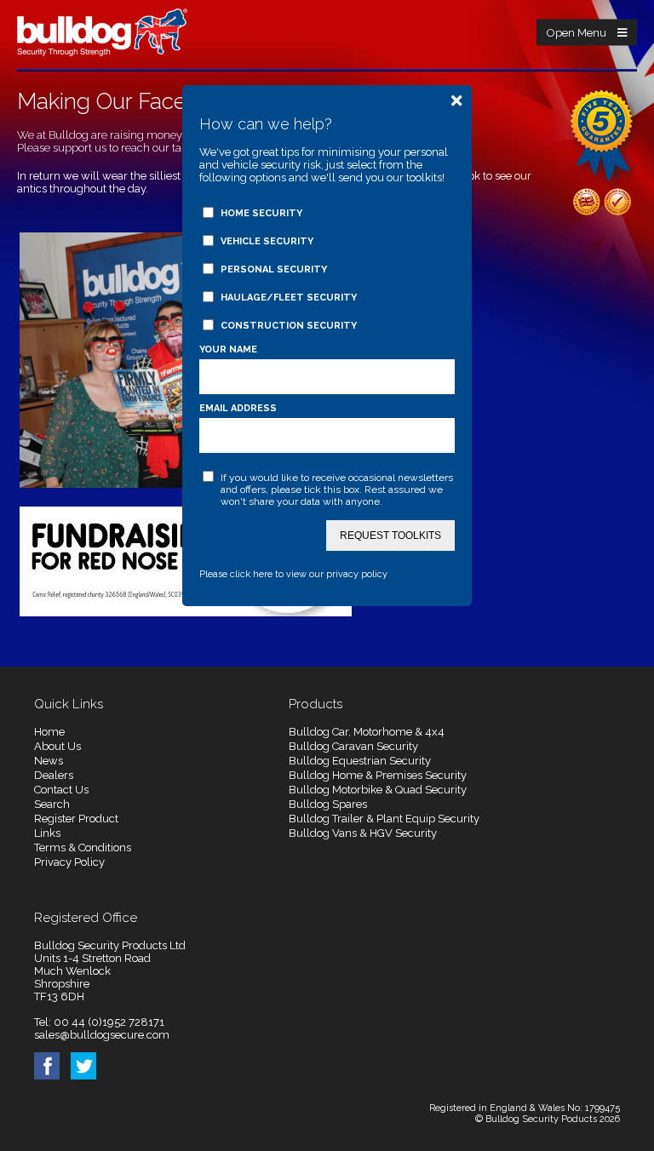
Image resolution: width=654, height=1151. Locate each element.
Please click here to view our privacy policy (293, 574)
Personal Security (274, 269)
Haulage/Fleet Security (289, 297)
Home (49, 731)
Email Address (238, 408)
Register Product (76, 818)
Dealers (53, 775)
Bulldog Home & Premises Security (378, 775)
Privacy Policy (69, 862)
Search (52, 804)
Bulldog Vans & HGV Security (363, 833)
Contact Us (61, 789)
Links (47, 833)
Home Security (261, 213)
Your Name (228, 349)
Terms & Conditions (82, 847)
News (48, 760)
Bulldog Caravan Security (353, 746)
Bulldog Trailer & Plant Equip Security (384, 818)
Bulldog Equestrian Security (360, 760)
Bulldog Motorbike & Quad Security (378, 789)
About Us (57, 746)
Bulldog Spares (328, 804)
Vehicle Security (267, 241)
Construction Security (289, 325)
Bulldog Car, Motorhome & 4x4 (367, 731)
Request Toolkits (390, 535)
